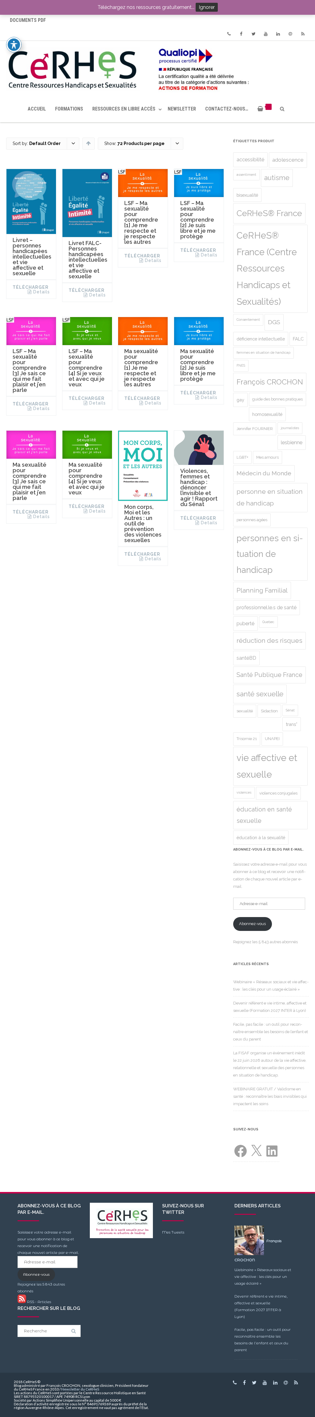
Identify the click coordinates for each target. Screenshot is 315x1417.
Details (41, 292)
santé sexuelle (260, 694)
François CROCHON (270, 382)
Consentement (248, 319)
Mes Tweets (173, 1232)
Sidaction (269, 711)
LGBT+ (242, 457)
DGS (274, 322)
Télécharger (31, 287)
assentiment (246, 174)
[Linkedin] (278, 34)
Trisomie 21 (247, 738)
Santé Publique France (269, 674)
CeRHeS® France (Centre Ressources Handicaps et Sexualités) (267, 268)
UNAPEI (272, 738)
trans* (291, 724)
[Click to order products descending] (88, 143)
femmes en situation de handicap (263, 352)
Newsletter (182, 109)
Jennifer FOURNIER (255, 428)
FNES (241, 365)
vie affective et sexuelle (267, 766)
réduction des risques (269, 640)
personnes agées (252, 519)
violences (244, 792)
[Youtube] (266, 34)
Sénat (290, 710)
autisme (276, 178)
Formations (69, 109)
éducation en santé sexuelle (264, 815)
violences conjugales (278, 793)
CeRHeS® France (269, 213)
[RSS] (303, 34)
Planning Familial (262, 590)
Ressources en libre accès (123, 109)
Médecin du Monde (264, 473)
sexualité (245, 711)
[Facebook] (241, 34)
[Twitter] (253, 34)
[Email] (290, 34)
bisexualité (247, 195)
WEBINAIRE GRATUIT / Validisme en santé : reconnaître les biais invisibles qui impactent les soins (270, 1096)
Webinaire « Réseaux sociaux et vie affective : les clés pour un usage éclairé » (262, 1276)
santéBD (246, 658)
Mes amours (267, 457)
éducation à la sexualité (261, 837)
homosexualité (267, 414)
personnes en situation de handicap (270, 554)
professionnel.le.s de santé (267, 607)
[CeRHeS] (157, 68)
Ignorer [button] (207, 7)
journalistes (290, 428)
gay (240, 399)
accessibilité (250, 160)
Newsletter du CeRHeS (80, 1389)
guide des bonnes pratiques (277, 399)
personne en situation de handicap (270, 497)
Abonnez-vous (252, 923)
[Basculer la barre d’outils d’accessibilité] (13, 44)
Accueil (37, 109)
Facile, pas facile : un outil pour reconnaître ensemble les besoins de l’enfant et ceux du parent (270, 1031)
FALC (298, 338)
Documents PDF (28, 20)
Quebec (268, 622)
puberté (245, 623)
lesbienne (291, 442)
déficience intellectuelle (261, 338)
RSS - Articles (38, 1301)
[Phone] (229, 34)
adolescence (288, 160)
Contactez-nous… (226, 109)
